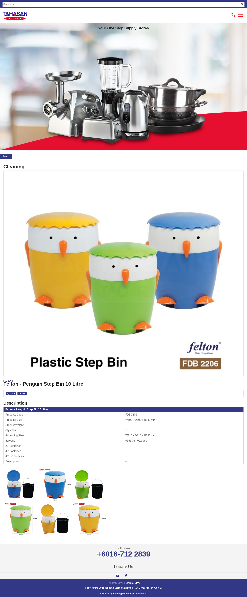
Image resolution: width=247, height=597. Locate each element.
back (6, 156)
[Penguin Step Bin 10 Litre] (20, 500)
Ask (22, 394)
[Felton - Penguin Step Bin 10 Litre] (123, 375)
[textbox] (121, 4)
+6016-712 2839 (123, 554)
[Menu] (240, 15)
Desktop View (115, 583)
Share (11, 394)
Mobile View (133, 583)
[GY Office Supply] (15, 19)
